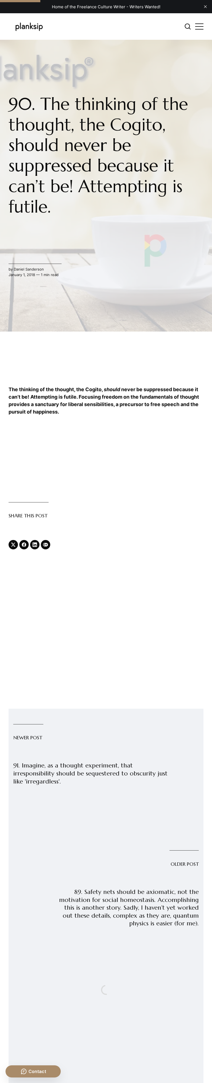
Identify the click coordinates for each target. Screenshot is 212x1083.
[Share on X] (13, 544)
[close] (205, 6)
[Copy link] (45, 544)
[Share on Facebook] (24, 544)
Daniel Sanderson (29, 269)
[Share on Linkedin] (34, 544)
